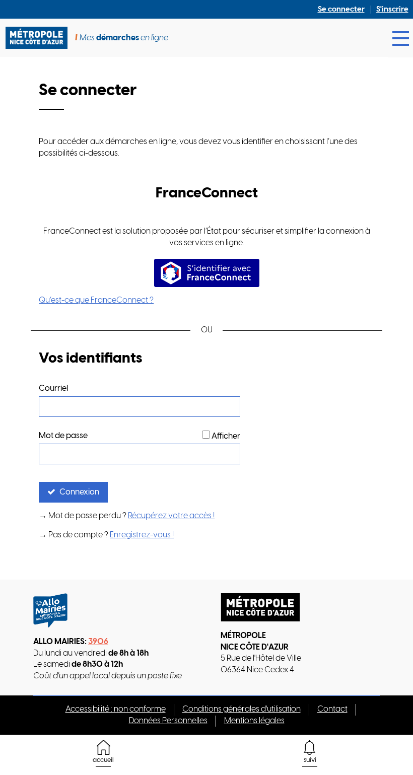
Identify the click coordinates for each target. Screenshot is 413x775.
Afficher (226, 436)
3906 (98, 642)
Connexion (79, 492)
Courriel (53, 388)
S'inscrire (392, 10)
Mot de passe (63, 436)
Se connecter (341, 10)
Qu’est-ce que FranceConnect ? (96, 300)
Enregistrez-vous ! (142, 535)
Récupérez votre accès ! (171, 516)
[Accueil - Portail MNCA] (41, 38)
